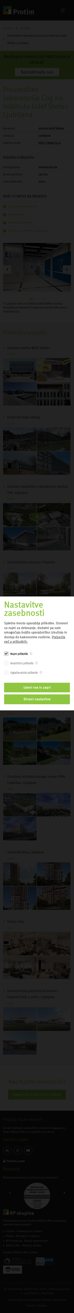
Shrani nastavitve (37, 699)
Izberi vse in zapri (37, 687)
